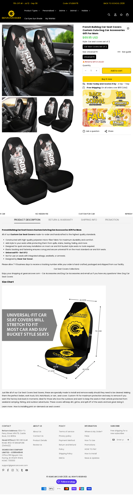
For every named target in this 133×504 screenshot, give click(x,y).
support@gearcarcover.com (15, 465)
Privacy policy (65, 436)
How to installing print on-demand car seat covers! (37, 406)
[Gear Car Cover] (11, 15)
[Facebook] (8, 470)
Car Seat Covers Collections (66, 269)
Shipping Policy (65, 453)
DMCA (61, 458)
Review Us (37, 444)
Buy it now (107, 79)
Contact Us (38, 436)
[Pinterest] (3, 470)
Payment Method (67, 440)
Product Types (31, 10)
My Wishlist (50, 18)
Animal (73, 10)
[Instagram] (12, 470)
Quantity (87, 65)
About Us (37, 431)
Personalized (48, 10)
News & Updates (92, 458)
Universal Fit (89, 57)
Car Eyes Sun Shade (33, 18)
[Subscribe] (128, 440)
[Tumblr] (22, 470)
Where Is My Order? (93, 431)
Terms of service (66, 431)
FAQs (87, 436)
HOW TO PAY (90, 449)
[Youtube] (26, 470)
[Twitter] (17, 470)
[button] (127, 15)
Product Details (40, 440)
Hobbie (85, 10)
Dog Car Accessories (70, 273)
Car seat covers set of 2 (95, 46)
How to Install (91, 453)
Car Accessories (49, 273)
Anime (62, 10)
